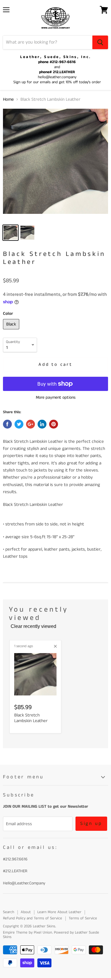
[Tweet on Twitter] (19, 424)
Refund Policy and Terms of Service (32, 918)
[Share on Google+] (30, 424)
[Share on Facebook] (7, 424)
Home (8, 99)
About (26, 912)
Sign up (91, 823)
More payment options (55, 397)
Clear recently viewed (33, 626)
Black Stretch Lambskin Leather (31, 718)
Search (8, 912)
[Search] (100, 42)
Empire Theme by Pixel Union (27, 932)
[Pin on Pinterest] (53, 424)
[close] (55, 646)
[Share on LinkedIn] (42, 424)
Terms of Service (83, 918)
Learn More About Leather (59, 912)
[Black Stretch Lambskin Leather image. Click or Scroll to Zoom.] (55, 164)
